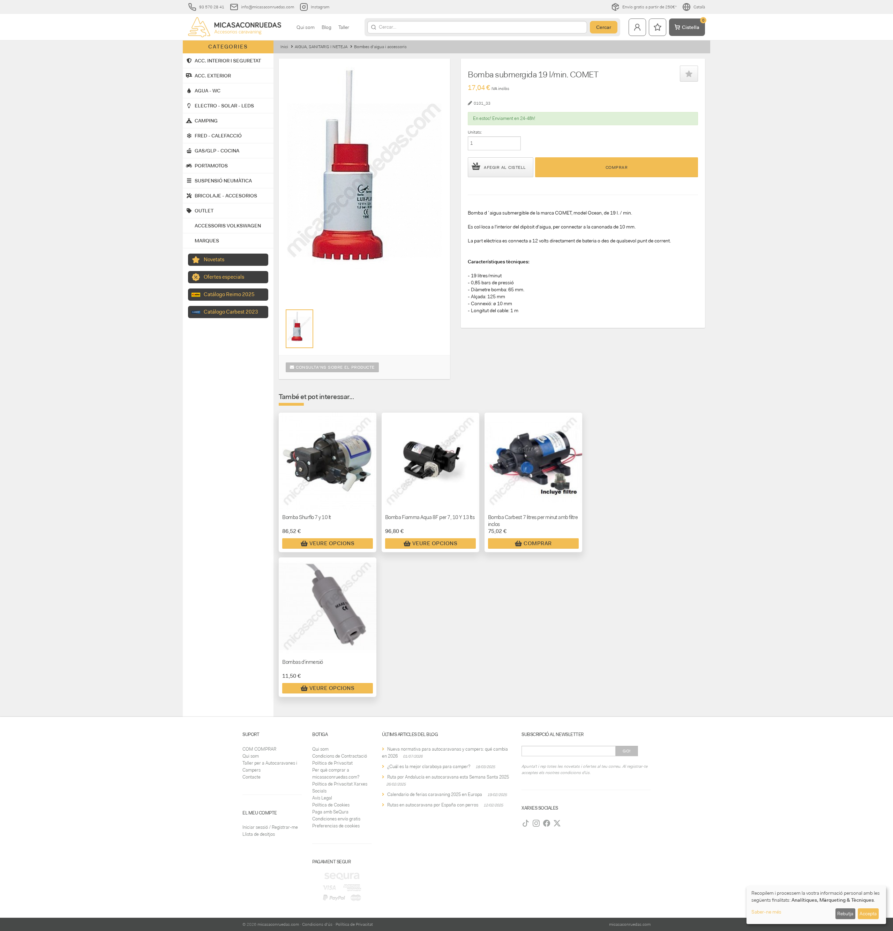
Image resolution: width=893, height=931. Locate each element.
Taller (343, 27)
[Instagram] (536, 823)
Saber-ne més (766, 912)
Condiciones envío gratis (336, 819)
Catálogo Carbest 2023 (231, 311)
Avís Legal (322, 798)
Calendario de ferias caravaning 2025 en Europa (434, 794)
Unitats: (475, 132)
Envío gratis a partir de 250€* (649, 7)
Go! (627, 751)
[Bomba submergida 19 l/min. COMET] (299, 328)
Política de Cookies (331, 805)
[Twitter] (557, 823)
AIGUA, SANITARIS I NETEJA (321, 47)
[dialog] (816, 905)
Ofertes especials (224, 276)
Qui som (306, 27)
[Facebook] (546, 823)
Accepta (868, 913)
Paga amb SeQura (330, 812)
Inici (284, 47)
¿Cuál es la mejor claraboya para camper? (428, 766)
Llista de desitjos (258, 834)
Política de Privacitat (332, 763)
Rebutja (845, 913)
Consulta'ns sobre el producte (334, 367)
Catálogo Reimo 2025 (229, 294)
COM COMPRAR (259, 749)
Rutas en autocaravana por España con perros (432, 805)
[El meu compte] (637, 27)
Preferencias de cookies (336, 826)
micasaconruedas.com (278, 924)
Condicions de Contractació (339, 756)
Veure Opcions (332, 543)
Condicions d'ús (317, 924)
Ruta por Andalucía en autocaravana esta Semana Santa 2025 (448, 777)
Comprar (617, 167)
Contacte (251, 777)
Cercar (603, 27)
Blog (326, 27)
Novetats (214, 259)
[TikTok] (525, 823)
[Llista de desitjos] (657, 27)
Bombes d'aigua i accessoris (380, 47)
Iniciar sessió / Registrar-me (270, 827)
